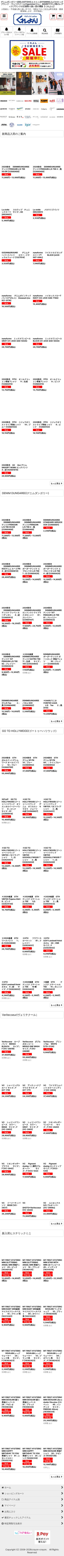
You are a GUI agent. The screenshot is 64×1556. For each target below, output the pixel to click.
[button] (4, 17)
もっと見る (55, 483)
